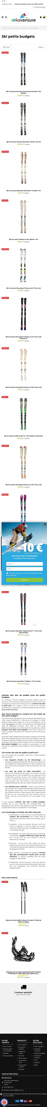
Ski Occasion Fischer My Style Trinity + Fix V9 (23, 142)
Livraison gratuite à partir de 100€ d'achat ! (29, 4)
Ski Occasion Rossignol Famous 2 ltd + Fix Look (24, 485)
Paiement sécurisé (37, 1056)
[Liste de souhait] (21, 85)
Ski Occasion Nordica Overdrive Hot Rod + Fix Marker (23, 92)
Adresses (6, 1053)
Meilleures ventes (22, 1052)
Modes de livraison (7, 4)
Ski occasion (23, 1058)
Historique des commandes (7, 1050)
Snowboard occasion (22, 1066)
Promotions (23, 1044)
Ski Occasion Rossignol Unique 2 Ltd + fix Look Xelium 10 (23, 337)
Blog (36, 1065)
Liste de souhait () (39, 7)
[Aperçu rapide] (26, 85)
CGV (36, 1060)
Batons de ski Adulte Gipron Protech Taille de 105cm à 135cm (23, 921)
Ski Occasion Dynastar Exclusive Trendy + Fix (23, 190)
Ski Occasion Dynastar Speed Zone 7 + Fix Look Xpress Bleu (23, 631)
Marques (21, 1069)
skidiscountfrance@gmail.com (14, 1090)
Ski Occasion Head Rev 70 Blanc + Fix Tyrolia (23, 681)
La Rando (37, 1105)
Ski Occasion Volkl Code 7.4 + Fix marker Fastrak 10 (23, 436)
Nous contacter (8, 1056)
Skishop (37, 1062)
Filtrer (7, 47)
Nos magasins (39, 1046)
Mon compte (7, 1046)
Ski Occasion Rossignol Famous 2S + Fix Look (23, 288)
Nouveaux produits (22, 1048)
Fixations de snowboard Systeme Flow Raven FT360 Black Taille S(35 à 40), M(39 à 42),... (23, 972)
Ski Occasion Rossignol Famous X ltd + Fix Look (23, 387)
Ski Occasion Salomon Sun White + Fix (23, 239)
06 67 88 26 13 (8, 1087)
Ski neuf (21, 1056)
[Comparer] (23, 85)
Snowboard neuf (22, 1061)
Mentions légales (39, 1053)
